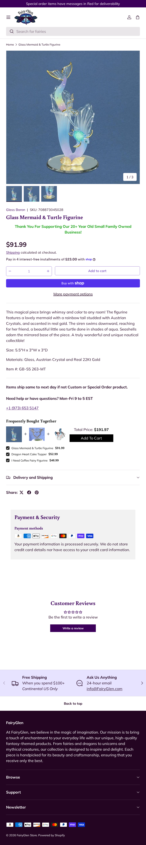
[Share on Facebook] (29, 492)
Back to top (73, 703)
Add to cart (97, 271)
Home (10, 44)
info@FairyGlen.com (104, 688)
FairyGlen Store (27, 835)
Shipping (13, 252)
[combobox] (73, 31)
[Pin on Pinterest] (36, 492)
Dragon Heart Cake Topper (29, 454)
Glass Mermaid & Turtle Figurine (39, 44)
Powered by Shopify (51, 835)
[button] (137, 17)
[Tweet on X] (21, 492)
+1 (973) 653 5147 (22, 408)
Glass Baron (15, 210)
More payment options (73, 294)
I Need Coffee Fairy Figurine (29, 460)
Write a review (73, 628)
